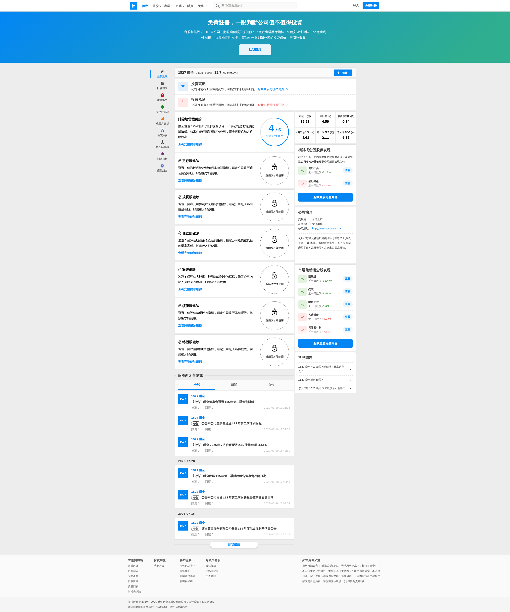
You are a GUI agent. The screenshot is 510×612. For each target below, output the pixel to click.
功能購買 (159, 565)
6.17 (345, 137)
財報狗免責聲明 (354, 581)
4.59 (325, 121)
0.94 (345, 121)
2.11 (325, 137)
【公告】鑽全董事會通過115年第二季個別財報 (222, 402)
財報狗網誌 (134, 591)
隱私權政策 (212, 570)
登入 (356, 5)
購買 (190, 6)
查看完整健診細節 (190, 144)
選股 (156, 6)
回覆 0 (209, 407)
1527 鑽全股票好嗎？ (310, 379)
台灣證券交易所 (350, 565)
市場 (179, 6)
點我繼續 (255, 49)
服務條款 (211, 565)
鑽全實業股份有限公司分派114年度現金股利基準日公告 (235, 528)
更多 (201, 6)
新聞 (234, 385)
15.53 (304, 121)
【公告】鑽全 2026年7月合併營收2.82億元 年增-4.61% (229, 445)
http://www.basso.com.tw (326, 228)
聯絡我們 (185, 570)
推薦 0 (195, 407)
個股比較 (133, 581)
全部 (197, 385)
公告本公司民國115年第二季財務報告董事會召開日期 (233, 497)
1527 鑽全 (198, 396)
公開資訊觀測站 (330, 565)
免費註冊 (371, 5)
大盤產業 (133, 576)
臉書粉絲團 (186, 581)
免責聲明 (211, 576)
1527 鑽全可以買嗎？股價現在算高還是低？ (321, 369)
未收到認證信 (187, 565)
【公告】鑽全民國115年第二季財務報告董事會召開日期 (228, 476)
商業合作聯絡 (187, 576)
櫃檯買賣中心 (370, 565)
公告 (271, 385)
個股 (145, 6)
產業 (167, 6)
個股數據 (133, 565)
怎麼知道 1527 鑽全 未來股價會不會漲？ (321, 388)
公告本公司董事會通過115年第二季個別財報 (227, 423)
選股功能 (133, 570)
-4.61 (305, 137)
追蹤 (345, 72)
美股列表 (133, 586)
